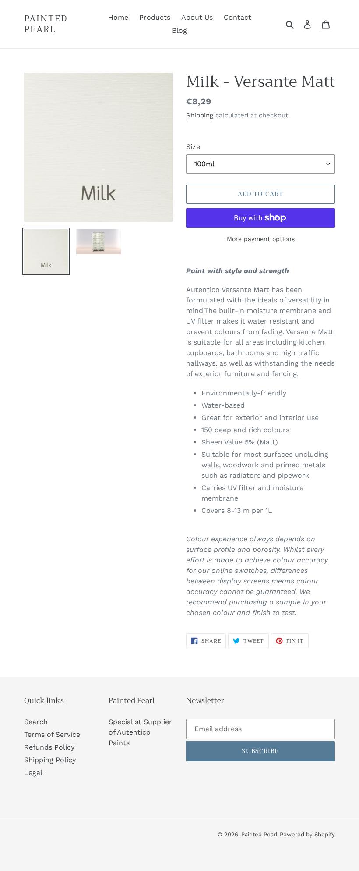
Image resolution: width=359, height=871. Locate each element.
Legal (33, 772)
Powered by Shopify (307, 834)
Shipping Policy (50, 760)
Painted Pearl (45, 24)
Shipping (199, 115)
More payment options (261, 238)
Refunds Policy (49, 747)
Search (36, 722)
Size (193, 146)
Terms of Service (52, 734)
